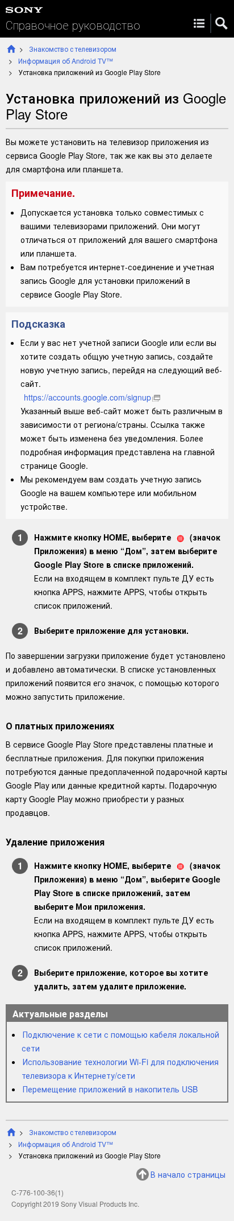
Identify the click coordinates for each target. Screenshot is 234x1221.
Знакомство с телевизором (72, 48)
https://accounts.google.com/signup (87, 397)
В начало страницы (188, 1174)
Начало (11, 48)
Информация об (65, 60)
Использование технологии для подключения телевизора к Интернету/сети (120, 1068)
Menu (199, 23)
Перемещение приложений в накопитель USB (110, 1089)
